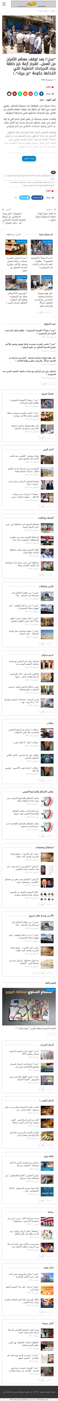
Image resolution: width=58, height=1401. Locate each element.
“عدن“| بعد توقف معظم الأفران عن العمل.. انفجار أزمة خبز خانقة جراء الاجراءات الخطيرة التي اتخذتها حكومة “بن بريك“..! (32, 184)
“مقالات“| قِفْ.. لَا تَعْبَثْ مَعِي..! (25, 742)
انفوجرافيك (51, 990)
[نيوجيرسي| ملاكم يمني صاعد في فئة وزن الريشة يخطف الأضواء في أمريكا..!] (47, 1247)
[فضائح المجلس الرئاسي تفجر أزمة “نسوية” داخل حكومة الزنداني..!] (47, 485)
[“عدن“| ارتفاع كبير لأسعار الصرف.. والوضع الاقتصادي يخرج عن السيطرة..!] (47, 1067)
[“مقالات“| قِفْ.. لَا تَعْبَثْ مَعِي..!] (47, 746)
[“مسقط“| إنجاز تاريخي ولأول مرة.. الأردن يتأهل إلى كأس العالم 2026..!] (47, 1234)
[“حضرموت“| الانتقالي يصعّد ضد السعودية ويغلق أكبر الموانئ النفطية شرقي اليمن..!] (16, 282)
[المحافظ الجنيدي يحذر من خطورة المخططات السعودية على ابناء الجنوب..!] (47, 540)
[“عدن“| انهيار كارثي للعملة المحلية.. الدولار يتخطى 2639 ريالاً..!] (47, 1055)
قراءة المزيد (29, 158)
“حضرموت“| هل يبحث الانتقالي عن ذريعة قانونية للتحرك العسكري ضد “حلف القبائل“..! (14, 218)
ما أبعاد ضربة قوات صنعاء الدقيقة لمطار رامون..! (46, 216)
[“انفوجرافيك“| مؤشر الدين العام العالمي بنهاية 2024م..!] (29, 1006)
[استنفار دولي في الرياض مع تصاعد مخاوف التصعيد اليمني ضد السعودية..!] (47, 665)
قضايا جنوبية (47, 241)
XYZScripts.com (42, 1399)
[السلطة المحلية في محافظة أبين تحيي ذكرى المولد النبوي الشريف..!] (47, 528)
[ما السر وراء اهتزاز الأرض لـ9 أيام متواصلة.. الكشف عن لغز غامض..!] (47, 1166)
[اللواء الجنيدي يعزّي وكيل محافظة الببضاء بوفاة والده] (47, 553)
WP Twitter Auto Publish (18, 1399)
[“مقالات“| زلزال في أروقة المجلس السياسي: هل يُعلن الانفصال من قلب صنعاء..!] (47, 733)
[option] (29, 1010)
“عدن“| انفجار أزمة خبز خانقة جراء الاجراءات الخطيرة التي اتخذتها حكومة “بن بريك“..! (29, 177)
